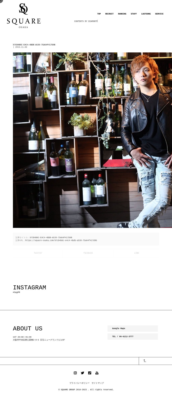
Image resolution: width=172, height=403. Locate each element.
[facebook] (87, 253)
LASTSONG (146, 14)
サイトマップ (98, 383)
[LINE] (136, 253)
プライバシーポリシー (79, 383)
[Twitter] (37, 253)
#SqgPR (16, 292)
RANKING (122, 14)
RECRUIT (109, 14)
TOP (99, 14)
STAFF (134, 14)
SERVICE (159, 14)
